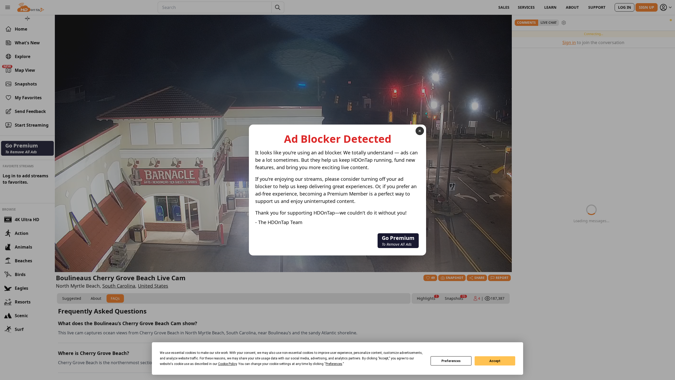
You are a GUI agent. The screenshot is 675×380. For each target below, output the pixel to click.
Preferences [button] (334, 364)
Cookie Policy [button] (227, 364)
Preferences (451, 361)
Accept (494, 361)
